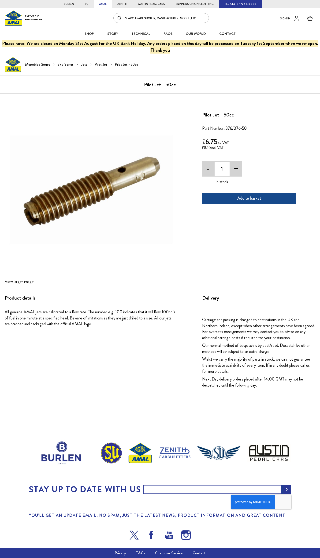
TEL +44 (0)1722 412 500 (240, 4)
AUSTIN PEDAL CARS (151, 4)
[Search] (120, 18)
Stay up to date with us (85, 489)
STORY (112, 33)
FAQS (168, 33)
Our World (196, 33)
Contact (199, 553)
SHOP (89, 33)
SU (86, 4)
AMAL (102, 4)
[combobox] (161, 18)
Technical (140, 33)
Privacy (120, 553)
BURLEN (69, 4)
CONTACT (227, 33)
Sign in (285, 18)
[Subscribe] (286, 489)
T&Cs (140, 553)
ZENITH (122, 4)
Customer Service (168, 553)
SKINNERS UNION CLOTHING (195, 4)
